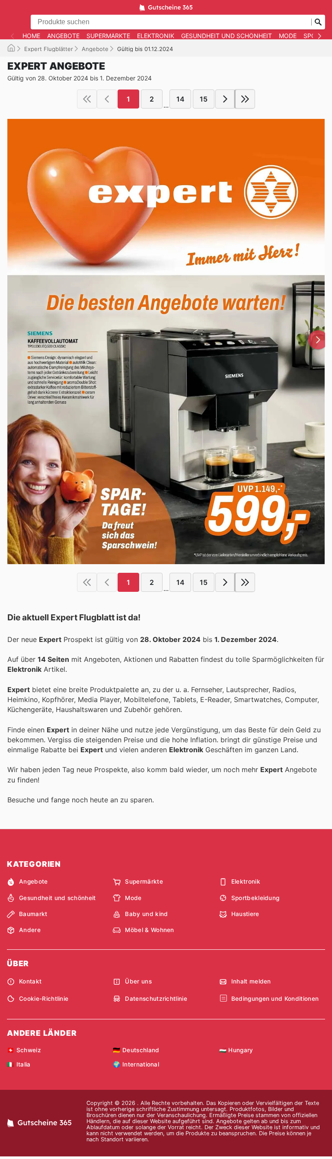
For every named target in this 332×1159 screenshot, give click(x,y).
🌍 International (136, 1064)
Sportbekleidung (255, 897)
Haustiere (245, 913)
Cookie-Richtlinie (43, 998)
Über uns (138, 981)
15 (204, 99)
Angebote (63, 36)
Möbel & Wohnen (149, 929)
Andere (30, 929)
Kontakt (30, 981)
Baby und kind (146, 913)
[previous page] (107, 99)
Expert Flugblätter (48, 48)
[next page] (225, 99)
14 (180, 99)
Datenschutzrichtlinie (156, 998)
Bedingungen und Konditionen (275, 998)
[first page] (87, 99)
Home (31, 36)
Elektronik (155, 36)
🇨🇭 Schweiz (24, 1050)
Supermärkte (108, 36)
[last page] (245, 99)
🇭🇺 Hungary (236, 1050)
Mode (288, 36)
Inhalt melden (251, 981)
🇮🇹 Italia (19, 1064)
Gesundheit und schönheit (226, 36)
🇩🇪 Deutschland (136, 1050)
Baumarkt (33, 913)
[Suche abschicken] (318, 22)
